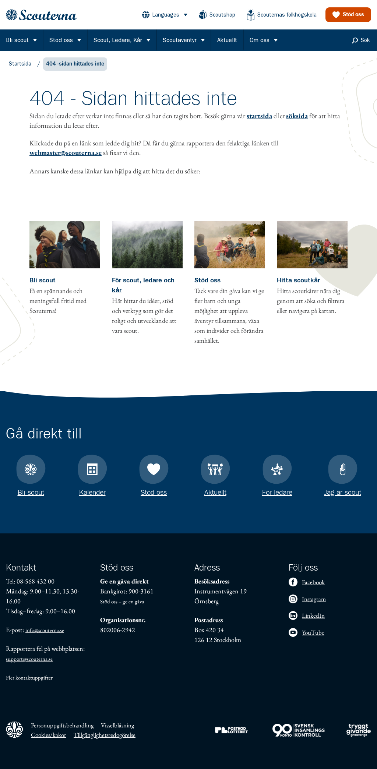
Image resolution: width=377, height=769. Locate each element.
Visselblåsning (117, 725)
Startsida (20, 63)
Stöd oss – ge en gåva (122, 601)
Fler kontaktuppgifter (29, 677)
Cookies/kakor (48, 735)
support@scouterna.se (29, 658)
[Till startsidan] (41, 15)
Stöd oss (207, 280)
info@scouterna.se (44, 630)
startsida (259, 115)
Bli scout (42, 280)
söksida (297, 115)
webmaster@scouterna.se (65, 152)
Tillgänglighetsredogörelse (104, 735)
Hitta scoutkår (298, 280)
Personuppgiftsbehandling (62, 725)
